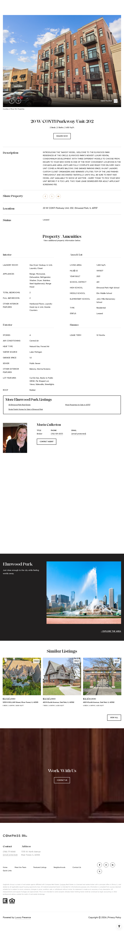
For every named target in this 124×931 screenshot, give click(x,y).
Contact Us (77, 867)
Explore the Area (112, 631)
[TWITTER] (99, 871)
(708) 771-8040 (9, 851)
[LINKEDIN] (112, 864)
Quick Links (7, 871)
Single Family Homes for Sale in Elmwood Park (25, 409)
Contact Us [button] (62, 780)
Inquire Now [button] (62, 136)
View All (114, 718)
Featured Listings (39, 867)
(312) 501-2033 (57, 434)
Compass (63, 884)
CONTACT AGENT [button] (46, 442)
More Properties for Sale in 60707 (77, 405)
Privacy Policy (114, 917)
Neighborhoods (59, 867)
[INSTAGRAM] (106, 864)
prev (12, 101)
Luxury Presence (23, 917)
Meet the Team (20, 867)
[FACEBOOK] (99, 864)
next (18, 101)
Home (5, 867)
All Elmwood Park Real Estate (19, 405)
